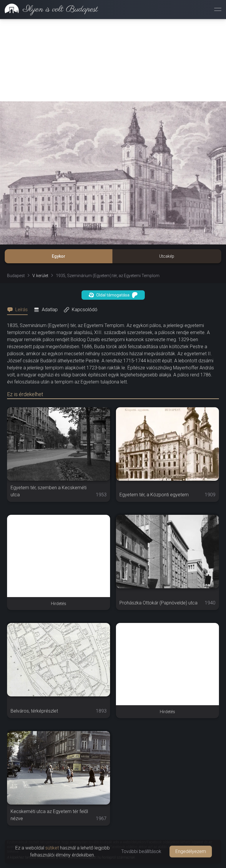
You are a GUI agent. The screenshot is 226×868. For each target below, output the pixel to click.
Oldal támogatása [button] (112, 295)
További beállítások (141, 851)
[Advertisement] (113, 60)
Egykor (58, 256)
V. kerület (40, 275)
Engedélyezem (190, 851)
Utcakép (166, 256)
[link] (49, 9)
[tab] (19, 309)
